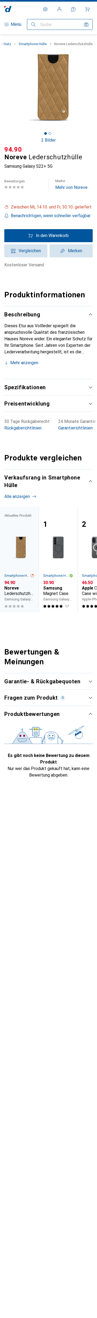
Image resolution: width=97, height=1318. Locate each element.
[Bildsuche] (86, 24)
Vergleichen (30, 250)
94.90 (13, 149)
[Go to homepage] (8, 9)
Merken (75, 250)
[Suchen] (33, 24)
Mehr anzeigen (24, 362)
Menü (16, 24)
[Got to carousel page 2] (49, 133)
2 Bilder (48, 140)
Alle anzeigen (17, 496)
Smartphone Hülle (33, 44)
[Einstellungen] (45, 9)
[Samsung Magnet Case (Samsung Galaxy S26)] (58, 559)
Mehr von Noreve (71, 184)
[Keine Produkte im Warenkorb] (87, 9)
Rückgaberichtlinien (22, 428)
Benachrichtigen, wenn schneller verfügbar (51, 215)
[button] (48, 207)
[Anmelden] (59, 9)
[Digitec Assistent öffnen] (73, 9)
